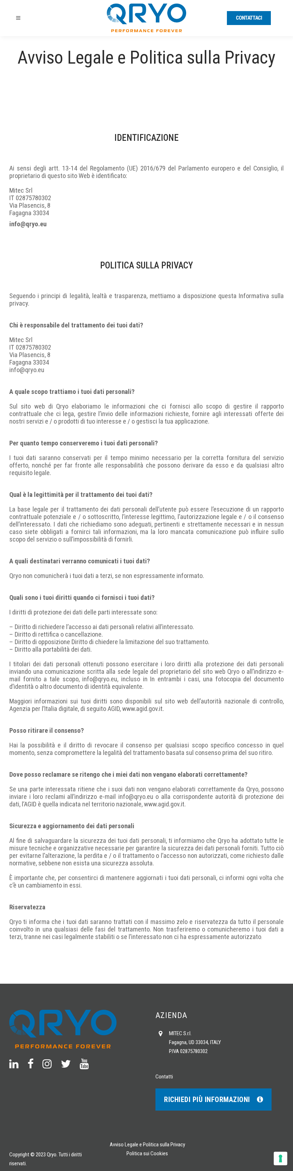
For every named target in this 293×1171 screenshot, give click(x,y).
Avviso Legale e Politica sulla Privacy (147, 1144)
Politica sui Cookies (147, 1153)
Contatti (164, 1076)
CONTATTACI (249, 18)
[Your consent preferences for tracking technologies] (280, 1158)
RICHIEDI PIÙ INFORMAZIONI (207, 1099)
